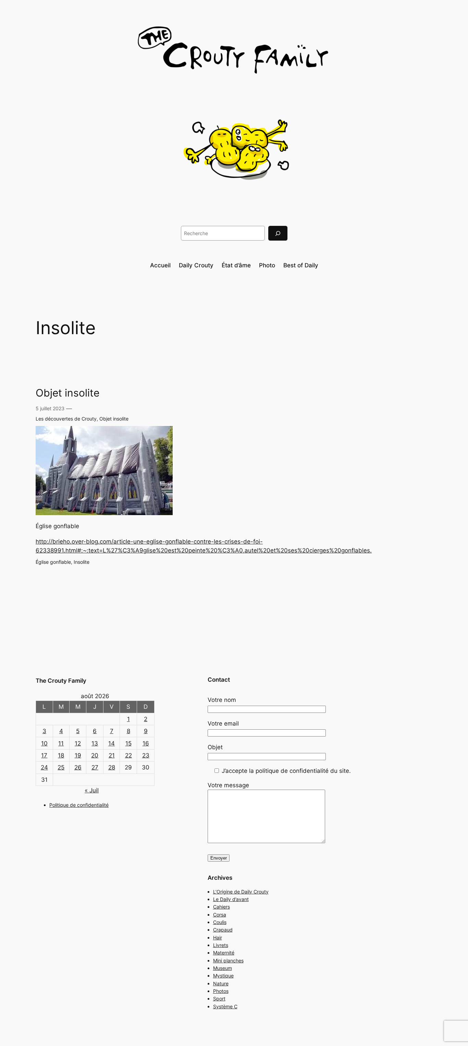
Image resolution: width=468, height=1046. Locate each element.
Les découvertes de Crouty (66, 419)
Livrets (220, 945)
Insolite (81, 562)
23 (145, 755)
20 (94, 755)
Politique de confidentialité (79, 805)
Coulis (219, 922)
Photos (221, 991)
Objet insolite (67, 393)
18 (61, 755)
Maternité (223, 953)
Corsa (219, 914)
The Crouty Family (61, 680)
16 (146, 743)
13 (94, 743)
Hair (217, 937)
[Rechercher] (277, 233)
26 (78, 767)
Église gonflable (53, 562)
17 (44, 755)
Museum (222, 968)
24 (44, 767)
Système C (225, 1006)
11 (61, 743)
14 (111, 743)
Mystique (223, 975)
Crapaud (223, 930)
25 (61, 767)
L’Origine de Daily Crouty (241, 892)
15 (128, 743)
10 (44, 743)
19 (78, 755)
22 (128, 755)
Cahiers (221, 907)
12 (78, 743)
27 (94, 767)
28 (111, 767)
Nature (221, 983)
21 (112, 755)
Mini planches (228, 960)
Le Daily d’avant (231, 899)
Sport (219, 998)
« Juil (92, 790)
